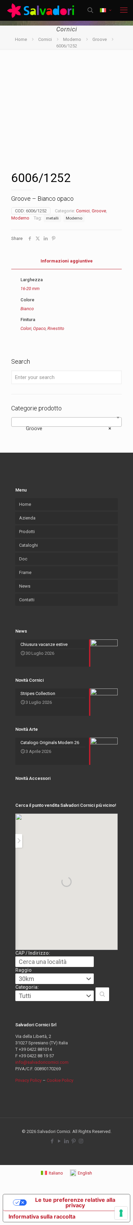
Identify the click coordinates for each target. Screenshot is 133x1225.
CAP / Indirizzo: (32, 953)
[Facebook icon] (52, 1141)
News (24, 586)
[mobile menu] (124, 10)
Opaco (39, 328)
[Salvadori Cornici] (41, 10)
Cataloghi (28, 545)
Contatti (26, 599)
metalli (52, 218)
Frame (25, 572)
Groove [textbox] (64, 428)
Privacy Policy (28, 1080)
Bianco (27, 308)
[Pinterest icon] (73, 1141)
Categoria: (27, 987)
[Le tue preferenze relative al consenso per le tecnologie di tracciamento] (121, 1213)
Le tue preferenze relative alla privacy (75, 1202)
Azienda (27, 517)
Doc (23, 558)
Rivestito (55, 328)
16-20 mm (30, 288)
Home (21, 39)
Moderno (72, 39)
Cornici (45, 39)
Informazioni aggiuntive (67, 260)
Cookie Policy (60, 1080)
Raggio (23, 970)
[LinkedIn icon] (66, 1141)
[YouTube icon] (59, 1141)
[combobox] (66, 422)
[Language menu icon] (106, 10)
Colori (25, 328)
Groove (99, 39)
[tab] (66, 261)
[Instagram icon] (81, 1141)
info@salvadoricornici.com (42, 1062)
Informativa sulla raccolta (42, 1216)
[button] (102, 994)
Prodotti (27, 531)
